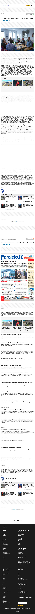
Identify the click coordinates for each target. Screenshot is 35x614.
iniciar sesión (15, 221)
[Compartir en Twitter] (6, 20)
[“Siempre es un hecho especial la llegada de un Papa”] (20, 206)
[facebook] (4, 20)
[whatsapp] (3, 20)
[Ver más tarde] (1, 20)
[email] (7, 20)
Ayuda (22, 609)
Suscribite (27, 5)
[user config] (31, 5)
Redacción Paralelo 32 (10, 191)
